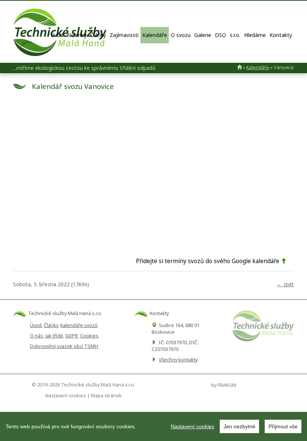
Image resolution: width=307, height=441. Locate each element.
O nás (36, 336)
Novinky (76, 34)
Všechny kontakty (178, 360)
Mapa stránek (106, 395)
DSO (220, 34)
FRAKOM (227, 385)
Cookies (89, 336)
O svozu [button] (181, 34)
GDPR (71, 336)
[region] (153, 426)
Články (98, 34)
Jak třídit (54, 336)
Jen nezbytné (239, 426)
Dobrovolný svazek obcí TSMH (64, 346)
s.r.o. (235, 34)
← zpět (285, 284)
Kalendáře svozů (79, 325)
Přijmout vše (283, 426)
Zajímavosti (124, 34)
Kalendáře (154, 34)
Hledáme (255, 34)
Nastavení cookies (192, 426)
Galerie (202, 34)
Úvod (57, 34)
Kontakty (281, 34)
